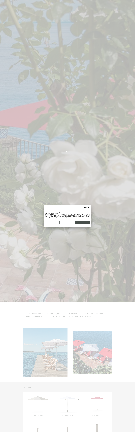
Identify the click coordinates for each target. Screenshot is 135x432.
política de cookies (67, 217)
